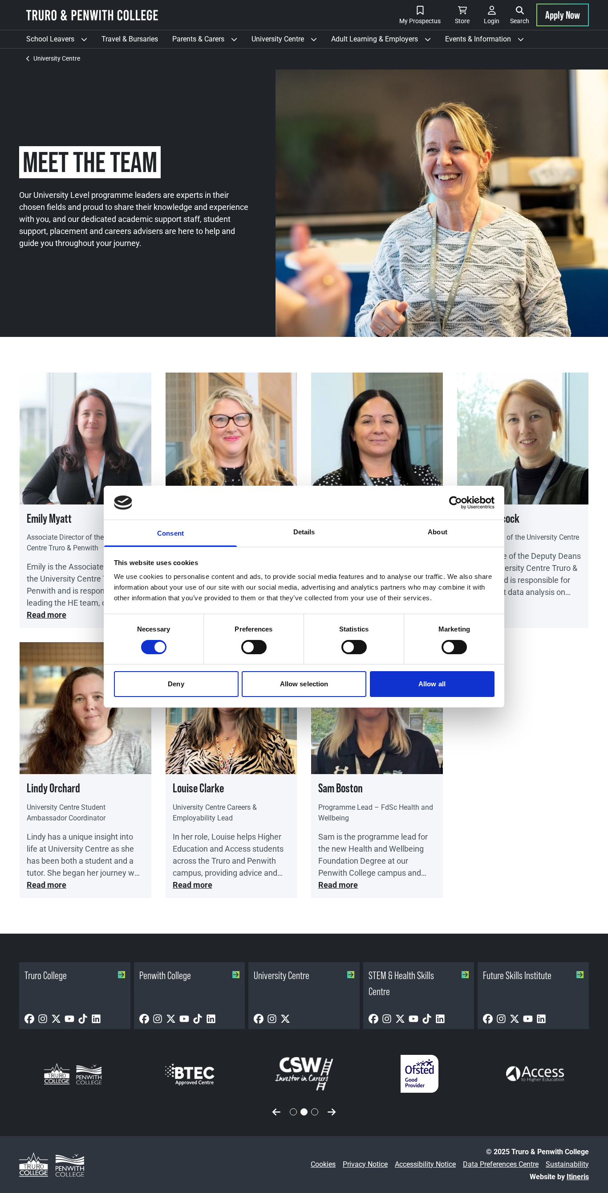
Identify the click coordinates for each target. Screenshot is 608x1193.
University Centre (287, 41)
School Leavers (60, 41)
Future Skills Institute (517, 975)
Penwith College (165, 975)
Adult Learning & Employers (384, 41)
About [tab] (437, 532)
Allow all (432, 684)
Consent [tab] (170, 533)
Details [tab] (304, 532)
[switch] (254, 647)
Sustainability (567, 1164)
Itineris (578, 1177)
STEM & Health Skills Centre (401, 983)
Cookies (323, 1164)
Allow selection (304, 684)
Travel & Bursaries (129, 39)
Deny (176, 684)
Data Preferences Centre (501, 1164)
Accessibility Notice (425, 1164)
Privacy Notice (365, 1164)
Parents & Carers (208, 41)
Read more (46, 614)
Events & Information (488, 41)
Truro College (45, 975)
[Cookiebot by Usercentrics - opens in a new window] (456, 502)
